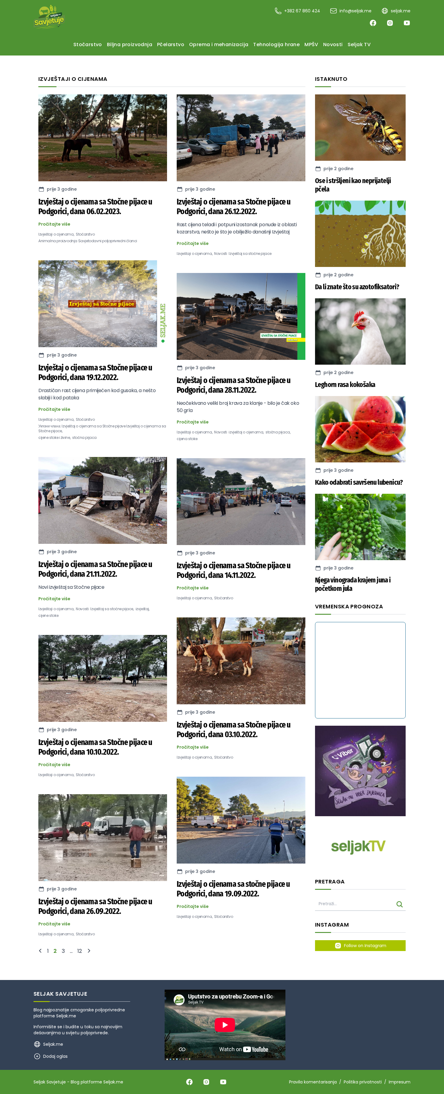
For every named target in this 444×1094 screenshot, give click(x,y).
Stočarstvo (85, 234)
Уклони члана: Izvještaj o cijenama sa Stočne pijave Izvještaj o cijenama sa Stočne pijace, (102, 428)
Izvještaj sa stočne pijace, (112, 609)
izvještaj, (143, 609)
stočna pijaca (84, 437)
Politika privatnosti (363, 1082)
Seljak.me (66, 1016)
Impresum (399, 1082)
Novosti (82, 609)
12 (79, 951)
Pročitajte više (54, 224)
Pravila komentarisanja (313, 1082)
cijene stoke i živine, (54, 437)
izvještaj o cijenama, (246, 432)
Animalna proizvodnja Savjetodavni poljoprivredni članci (87, 241)
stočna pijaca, (277, 432)
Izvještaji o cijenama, (56, 234)
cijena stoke (187, 438)
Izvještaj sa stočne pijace (250, 253)
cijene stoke (48, 615)
